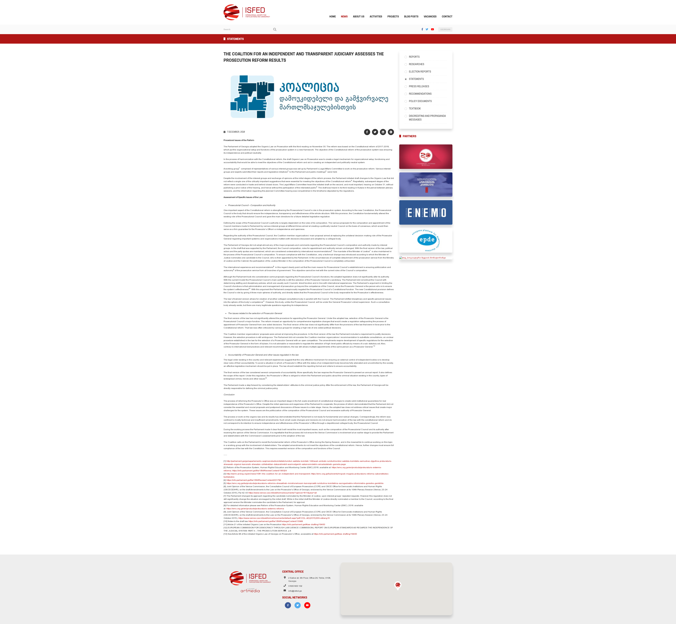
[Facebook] (422, 29)
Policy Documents (420, 101)
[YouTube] (432, 29)
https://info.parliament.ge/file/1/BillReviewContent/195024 (259, 470)
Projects (393, 16)
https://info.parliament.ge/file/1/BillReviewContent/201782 (254, 480)
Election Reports (420, 71)
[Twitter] (427, 29)
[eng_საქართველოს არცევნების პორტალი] (426, 184)
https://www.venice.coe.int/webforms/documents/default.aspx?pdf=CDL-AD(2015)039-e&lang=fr (284, 518)
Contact (447, 16)
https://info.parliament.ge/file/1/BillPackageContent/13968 (275, 521)
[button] (397, 585)
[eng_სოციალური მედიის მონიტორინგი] (426, 257)
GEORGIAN (445, 29)
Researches (416, 64)
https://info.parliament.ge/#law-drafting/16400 (303, 524)
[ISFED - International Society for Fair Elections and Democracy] (247, 6)
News (344, 16)
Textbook (415, 108)
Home (332, 16)
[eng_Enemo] (426, 212)
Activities (376, 16)
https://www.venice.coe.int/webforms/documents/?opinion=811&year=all (282, 493)
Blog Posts (411, 16)
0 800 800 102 (295, 586)
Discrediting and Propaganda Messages (427, 117)
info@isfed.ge (295, 591)
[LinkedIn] (383, 132)
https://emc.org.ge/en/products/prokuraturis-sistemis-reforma (255, 508)
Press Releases (419, 86)
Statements (416, 79)
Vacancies (430, 16)
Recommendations (420, 93)
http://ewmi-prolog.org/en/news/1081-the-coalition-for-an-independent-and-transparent (268, 474)
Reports (414, 56)
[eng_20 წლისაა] (426, 156)
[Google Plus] (391, 132)
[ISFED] (250, 577)
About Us (358, 16)
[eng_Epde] (426, 240)
